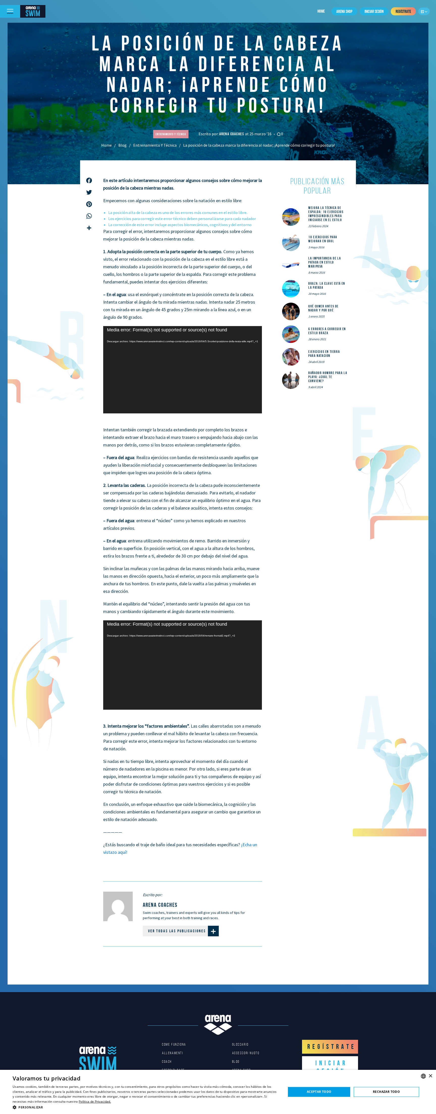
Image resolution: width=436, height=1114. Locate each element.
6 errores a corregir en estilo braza (327, 331)
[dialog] (218, 1092)
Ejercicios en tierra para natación (324, 354)
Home (321, 11)
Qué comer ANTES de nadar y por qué (323, 308)
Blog (122, 145)
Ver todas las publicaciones (177, 931)
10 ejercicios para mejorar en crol (322, 239)
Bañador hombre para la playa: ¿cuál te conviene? (327, 377)
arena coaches (232, 134)
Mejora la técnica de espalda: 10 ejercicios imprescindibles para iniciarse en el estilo (325, 214)
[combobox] (423, 1076)
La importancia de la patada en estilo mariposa (324, 262)
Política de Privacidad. (95, 1101)
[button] (145, 1107)
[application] (182, 369)
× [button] (430, 1076)
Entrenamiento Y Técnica (155, 145)
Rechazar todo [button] (386, 1092)
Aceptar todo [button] (319, 1092)
